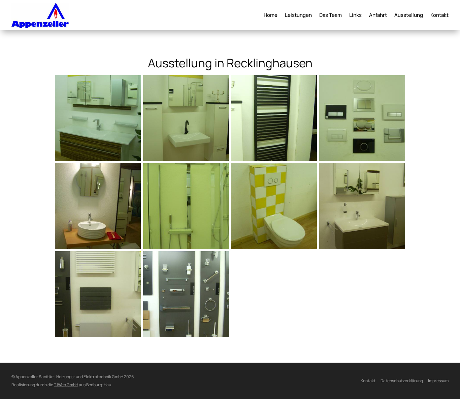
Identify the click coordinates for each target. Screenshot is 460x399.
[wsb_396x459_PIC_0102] (98, 335)
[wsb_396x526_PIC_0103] (362, 247)
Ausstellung (408, 16)
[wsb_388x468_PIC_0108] (186, 159)
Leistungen (298, 16)
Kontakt (439, 16)
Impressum (438, 381)
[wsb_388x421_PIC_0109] (274, 159)
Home (270, 16)
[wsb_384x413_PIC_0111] (274, 247)
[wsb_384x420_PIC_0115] (186, 247)
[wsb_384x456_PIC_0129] (98, 247)
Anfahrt (378, 16)
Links (355, 16)
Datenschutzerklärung (402, 381)
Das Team (330, 16)
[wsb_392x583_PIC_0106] (98, 159)
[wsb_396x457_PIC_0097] (186, 335)
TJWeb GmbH (66, 385)
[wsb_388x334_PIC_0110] (362, 159)
